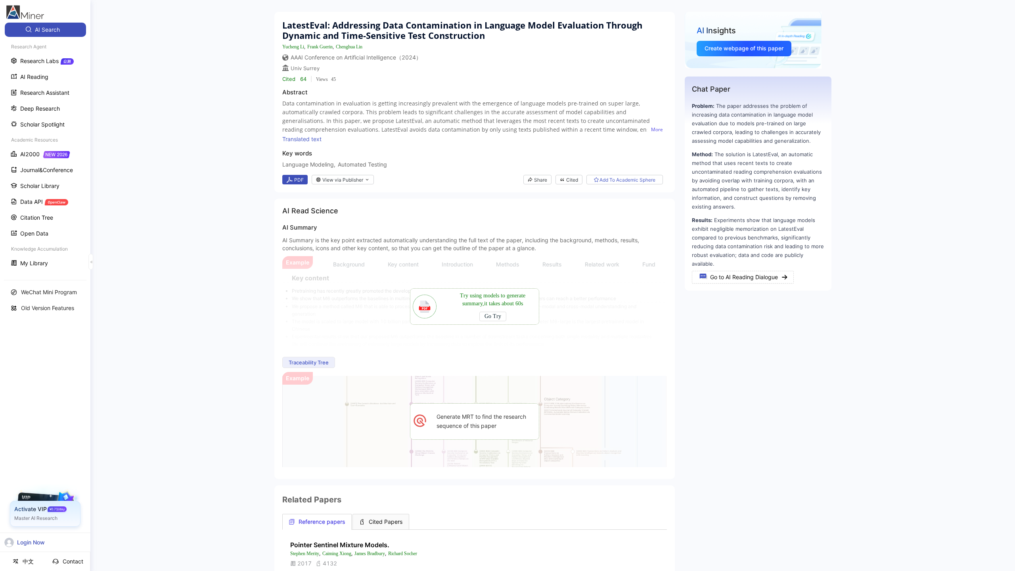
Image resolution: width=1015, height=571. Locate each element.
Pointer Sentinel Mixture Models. (339, 545)
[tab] (317, 521)
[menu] (45, 147)
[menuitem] (45, 30)
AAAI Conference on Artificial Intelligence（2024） (356, 57)
